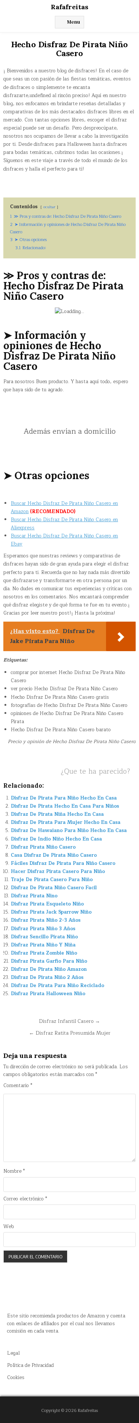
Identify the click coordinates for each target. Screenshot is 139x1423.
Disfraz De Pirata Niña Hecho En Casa (57, 814)
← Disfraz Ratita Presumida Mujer (69, 1033)
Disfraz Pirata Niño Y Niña (43, 945)
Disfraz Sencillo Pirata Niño (44, 937)
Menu (73, 22)
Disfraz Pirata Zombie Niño (44, 953)
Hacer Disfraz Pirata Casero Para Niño (58, 871)
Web (8, 1227)
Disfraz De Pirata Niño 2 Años (47, 977)
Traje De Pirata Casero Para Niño (52, 880)
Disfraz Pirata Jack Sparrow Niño (51, 912)
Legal (13, 1353)
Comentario (17, 1086)
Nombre (14, 1171)
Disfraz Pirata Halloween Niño (48, 994)
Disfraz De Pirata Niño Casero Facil (54, 888)
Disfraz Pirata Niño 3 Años (43, 929)
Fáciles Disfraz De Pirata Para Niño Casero (63, 863)
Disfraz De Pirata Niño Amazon (49, 969)
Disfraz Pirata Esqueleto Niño (47, 904)
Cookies (15, 1378)
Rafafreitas (69, 7)
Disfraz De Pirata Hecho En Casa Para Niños (65, 806)
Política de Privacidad (30, 1365)
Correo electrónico (25, 1199)
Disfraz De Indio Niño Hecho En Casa (56, 839)
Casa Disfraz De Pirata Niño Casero (54, 855)
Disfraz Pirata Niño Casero (43, 847)
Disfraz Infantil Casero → (69, 1021)
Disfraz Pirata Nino (34, 896)
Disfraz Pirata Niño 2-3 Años (45, 920)
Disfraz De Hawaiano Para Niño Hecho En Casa (69, 830)
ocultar (49, 207)
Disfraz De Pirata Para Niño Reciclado (57, 986)
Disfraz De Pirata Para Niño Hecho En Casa (64, 798)
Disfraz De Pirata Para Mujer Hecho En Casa (65, 822)
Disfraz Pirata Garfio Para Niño (49, 961)
